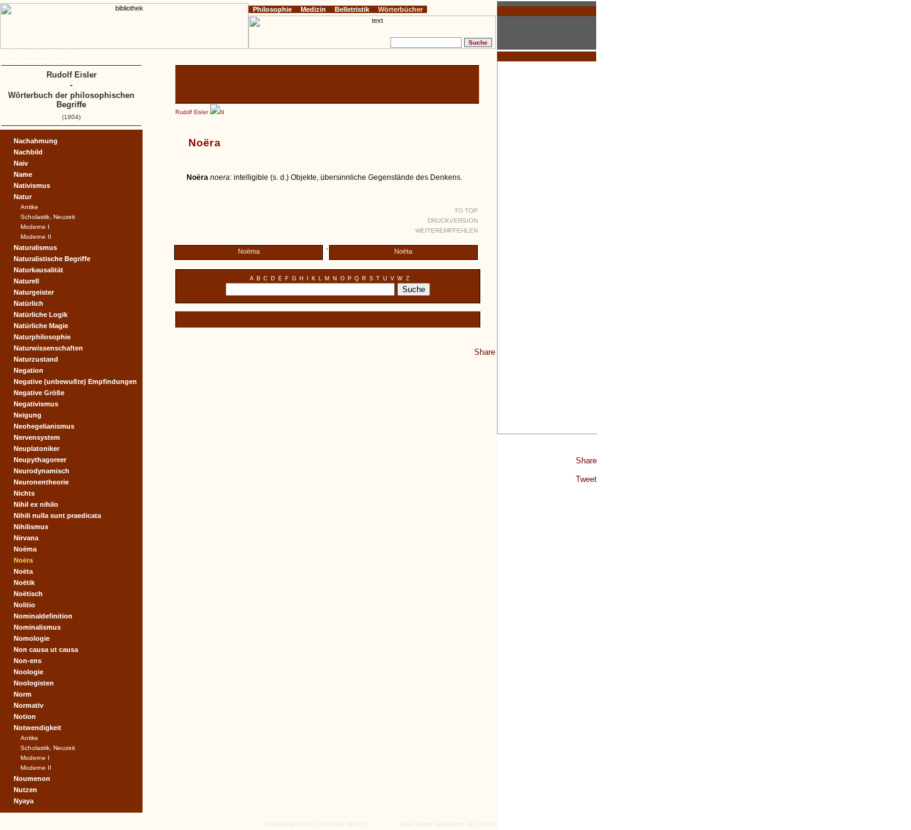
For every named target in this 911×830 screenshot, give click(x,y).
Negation (28, 370)
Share (586, 460)
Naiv (21, 163)
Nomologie (32, 638)
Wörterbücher (400, 9)
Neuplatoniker (36, 448)
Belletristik (352, 9)
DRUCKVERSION (453, 220)
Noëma (249, 251)
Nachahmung (36, 141)
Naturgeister (34, 292)
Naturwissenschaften (48, 348)
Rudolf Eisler (191, 112)
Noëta (403, 251)
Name (23, 174)
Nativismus (32, 185)
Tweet (586, 479)
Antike (29, 206)
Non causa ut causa (46, 649)
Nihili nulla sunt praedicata (57, 515)
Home (11, 55)
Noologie (28, 672)
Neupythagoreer (40, 459)
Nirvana (26, 538)
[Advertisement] (547, 247)
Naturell (26, 281)
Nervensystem (37, 437)
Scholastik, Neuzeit (47, 216)
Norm (23, 694)
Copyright (66, 55)
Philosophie (272, 9)
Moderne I (35, 226)
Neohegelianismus (44, 426)
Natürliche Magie (41, 325)
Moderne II (35, 236)
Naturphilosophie (42, 337)
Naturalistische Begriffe (52, 258)
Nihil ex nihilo (36, 504)
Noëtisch (28, 593)
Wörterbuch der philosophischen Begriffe (71, 100)
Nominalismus (37, 627)
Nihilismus (31, 526)
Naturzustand (36, 359)
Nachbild (28, 152)
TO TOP (466, 210)
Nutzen (25, 789)
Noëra (23, 560)
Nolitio (24, 605)
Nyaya (23, 801)
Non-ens (28, 660)
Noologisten (34, 683)
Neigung (28, 415)
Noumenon (32, 778)
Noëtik (24, 582)
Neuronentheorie (41, 482)
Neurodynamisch (41, 471)
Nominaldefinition (43, 616)
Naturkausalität (38, 270)
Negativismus (36, 404)
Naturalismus (35, 247)
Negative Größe (39, 392)
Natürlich (28, 303)
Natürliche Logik (41, 314)
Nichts (24, 493)
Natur (23, 196)
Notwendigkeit (37, 727)
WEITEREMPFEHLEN (446, 230)
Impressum (36, 55)
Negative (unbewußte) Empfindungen (75, 381)
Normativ (28, 705)
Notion (25, 716)
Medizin (313, 9)
